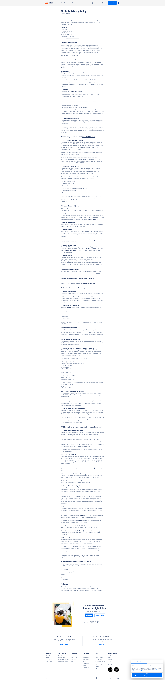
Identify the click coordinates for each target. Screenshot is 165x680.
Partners (110, 661)
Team (109, 657)
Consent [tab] (139, 661)
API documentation (100, 661)
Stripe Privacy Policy (83, 414)
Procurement (86, 667)
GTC (68, 678)
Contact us (96, 3)
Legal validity (61, 657)
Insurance (85, 655)
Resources (67, 3)
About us (110, 655)
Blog (72, 661)
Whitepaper (74, 655)
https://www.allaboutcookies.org (81, 446)
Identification (49, 659)
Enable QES (98, 666)
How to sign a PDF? (75, 659)
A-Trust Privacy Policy (66, 388)
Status (97, 663)
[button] (118, 3)
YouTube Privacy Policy (91, 527)
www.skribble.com (88, 137)
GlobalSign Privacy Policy (67, 379)
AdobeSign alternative (63, 659)
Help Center (98, 655)
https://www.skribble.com (72, 38)
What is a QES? (74, 657)
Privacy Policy (140, 670)
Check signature (99, 664)
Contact (110, 664)
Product (60, 3)
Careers (110, 659)
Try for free (112, 3)
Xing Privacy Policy (83, 522)
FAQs (97, 668)
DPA (71, 678)
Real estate (86, 659)
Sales (84, 665)
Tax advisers (86, 657)
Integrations (49, 661)
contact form (77, 154)
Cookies (76, 678)
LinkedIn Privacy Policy (91, 517)
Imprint (80, 678)
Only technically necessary (139, 675)
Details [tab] (155, 661)
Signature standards (51, 663)
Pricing (74, 3)
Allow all (154, 675)
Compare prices (100, 615)
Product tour (49, 655)
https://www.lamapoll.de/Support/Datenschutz (73, 557)
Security (60, 655)
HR (84, 669)
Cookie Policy (98, 449)
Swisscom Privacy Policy (67, 369)
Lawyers (85, 661)
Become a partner (64, 644)
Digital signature (75, 663)
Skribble (52, 3)
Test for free (89, 615)
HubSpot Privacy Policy (67, 395)
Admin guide (99, 659)
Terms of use (63, 678)
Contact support (99, 657)
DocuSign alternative (63, 661)
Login (105, 3)
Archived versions (65, 13)
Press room (110, 663)
